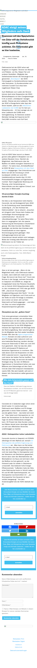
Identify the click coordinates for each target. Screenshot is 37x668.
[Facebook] (10, 527)
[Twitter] (10, 530)
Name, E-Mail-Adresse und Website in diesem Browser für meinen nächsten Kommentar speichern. (17, 611)
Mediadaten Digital (18, 641)
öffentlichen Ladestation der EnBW (16, 106)
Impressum (18, 644)
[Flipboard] (27, 527)
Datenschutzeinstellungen (18, 650)
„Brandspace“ (15, 79)
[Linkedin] (27, 530)
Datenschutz (18, 647)
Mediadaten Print (18, 639)
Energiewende (7, 56)
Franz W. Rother (12, 58)
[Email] (18, 534)
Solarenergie (15, 56)
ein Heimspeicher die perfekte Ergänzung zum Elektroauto (17, 443)
